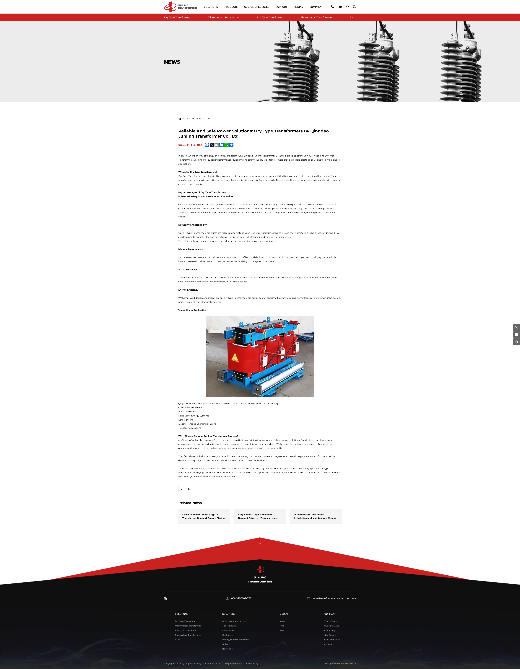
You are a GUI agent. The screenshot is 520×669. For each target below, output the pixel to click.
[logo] (180, 6)
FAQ (282, 625)
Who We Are (330, 621)
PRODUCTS (231, 6)
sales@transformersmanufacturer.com (334, 598)
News (211, 118)
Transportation (229, 625)
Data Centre (228, 630)
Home (185, 118)
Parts (353, 17)
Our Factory (330, 635)
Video (282, 630)
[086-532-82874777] (516, 327)
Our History (329, 630)
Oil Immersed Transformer (223, 17)
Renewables (228, 648)
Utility (225, 644)
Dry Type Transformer (177, 17)
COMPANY (315, 6)
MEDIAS (298, 6)
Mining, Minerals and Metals (236, 639)
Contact (328, 644)
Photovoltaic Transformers (316, 17)
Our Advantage (331, 625)
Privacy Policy (251, 663)
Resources (198, 118)
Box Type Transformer (270, 17)
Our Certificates (332, 639)
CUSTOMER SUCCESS (256, 6)
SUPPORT (281, 6)
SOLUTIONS (211, 6)
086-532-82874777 (241, 598)
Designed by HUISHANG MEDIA (340, 663)
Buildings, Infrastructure (234, 621)
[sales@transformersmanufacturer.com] (516, 334)
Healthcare (227, 635)
